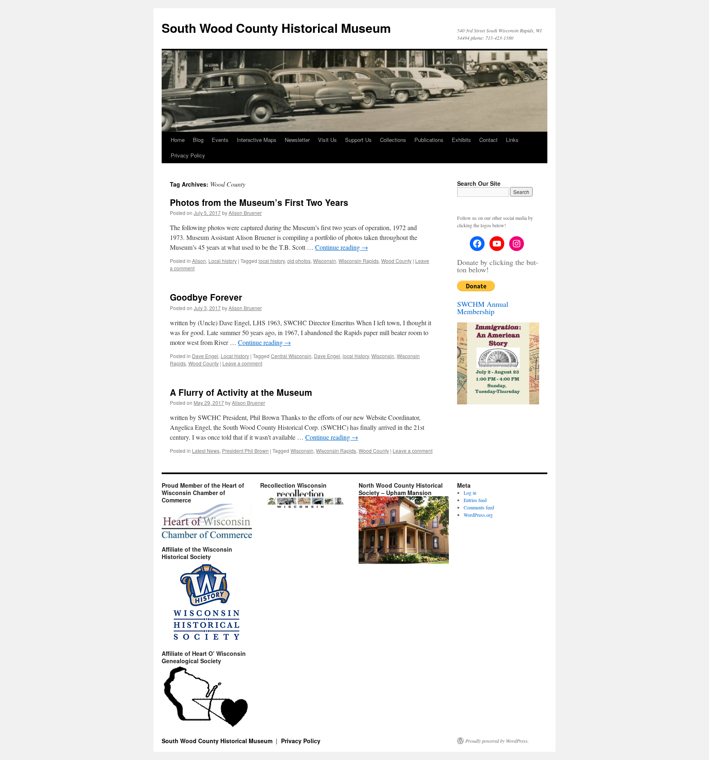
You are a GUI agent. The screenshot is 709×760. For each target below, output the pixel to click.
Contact (488, 140)
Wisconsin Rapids (358, 260)
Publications (429, 140)
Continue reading (341, 247)
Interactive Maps (257, 140)
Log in (470, 492)
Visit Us (327, 140)
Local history (222, 260)
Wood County (396, 260)
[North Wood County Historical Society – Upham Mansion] (404, 562)
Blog (198, 140)
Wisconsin (324, 260)
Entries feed (475, 500)
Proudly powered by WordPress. (497, 740)
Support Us (358, 140)
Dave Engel (205, 355)
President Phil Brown (245, 450)
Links (512, 140)
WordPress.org (478, 514)
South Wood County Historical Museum (276, 28)
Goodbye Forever (206, 297)
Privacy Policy (188, 155)
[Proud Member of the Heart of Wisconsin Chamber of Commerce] (207, 521)
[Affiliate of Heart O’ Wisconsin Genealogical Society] (207, 697)
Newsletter (297, 140)
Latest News (206, 450)
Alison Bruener (245, 212)
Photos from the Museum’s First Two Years (259, 202)
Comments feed (479, 507)
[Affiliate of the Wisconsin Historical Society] (207, 601)
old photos (299, 260)
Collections (393, 140)
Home (178, 140)
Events (220, 140)
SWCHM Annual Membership (482, 307)
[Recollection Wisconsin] (305, 506)
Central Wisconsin (291, 355)
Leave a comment (242, 363)
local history (271, 260)
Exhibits (461, 140)
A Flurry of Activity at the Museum (241, 392)
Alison (199, 260)
